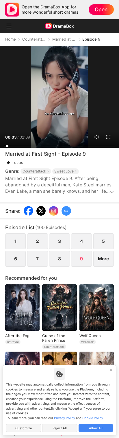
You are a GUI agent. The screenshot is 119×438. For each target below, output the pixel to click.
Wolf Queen (90, 335)
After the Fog (17, 335)
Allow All (96, 428)
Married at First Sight (64, 39)
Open (101, 9)
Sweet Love (64, 171)
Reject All (60, 428)
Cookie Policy (92, 418)
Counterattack (34, 39)
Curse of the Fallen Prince (53, 338)
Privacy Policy (64, 418)
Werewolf (87, 342)
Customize (23, 428)
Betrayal (12, 342)
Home (10, 39)
